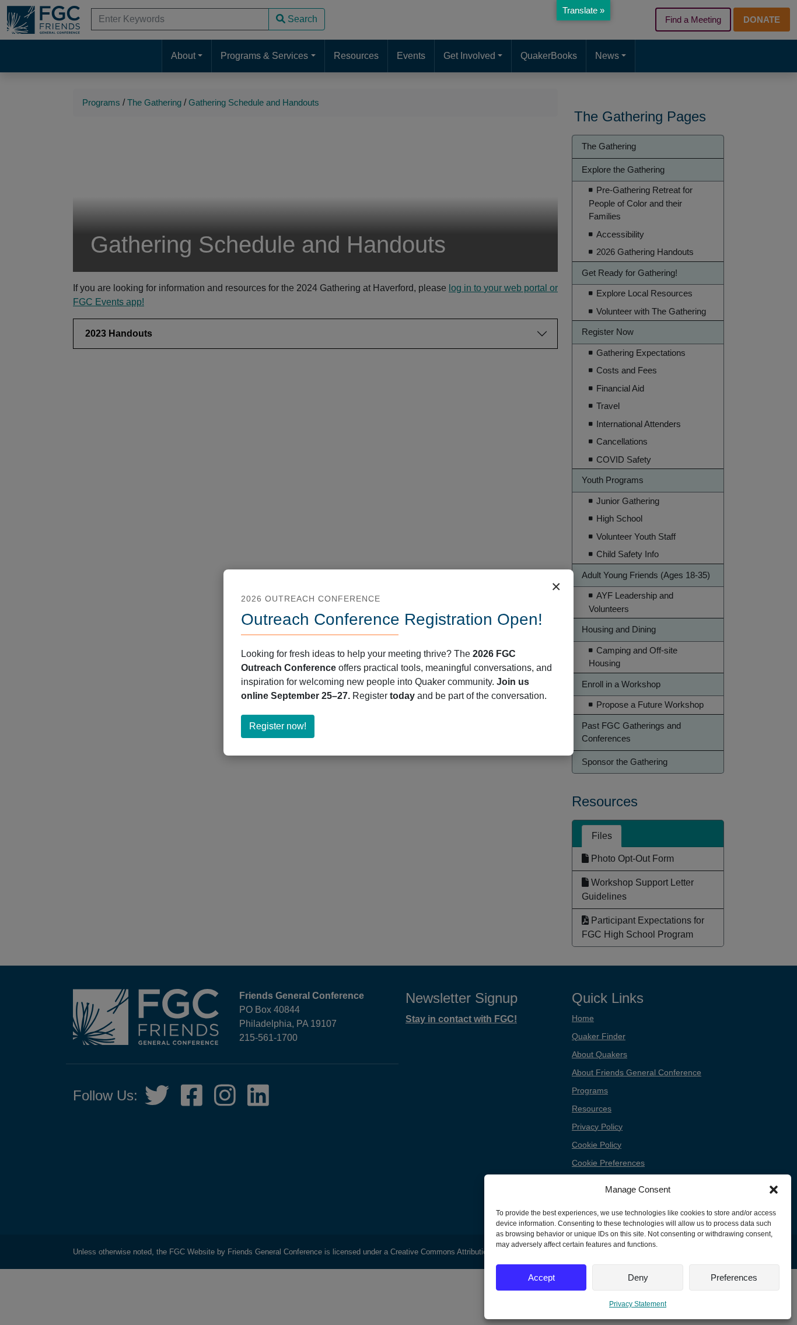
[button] (773, 1189)
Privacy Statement (637, 1304)
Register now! (281, 729)
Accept (541, 1277)
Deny (638, 1277)
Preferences (734, 1277)
